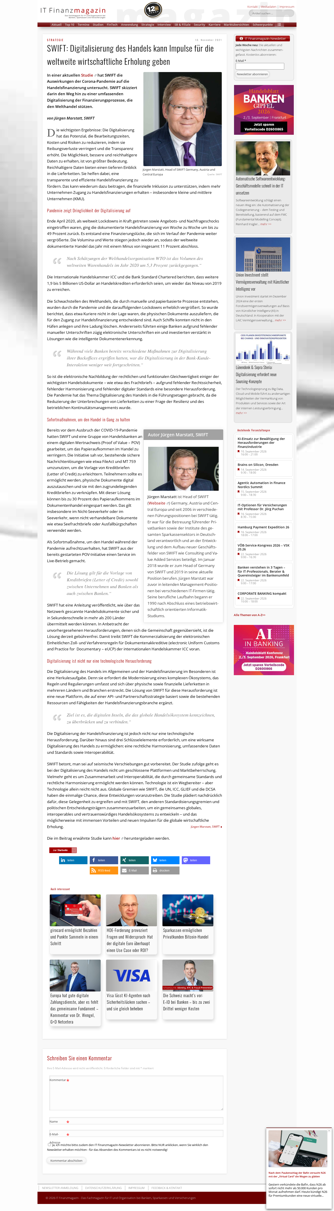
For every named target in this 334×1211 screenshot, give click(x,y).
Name (59, 1122)
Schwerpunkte (263, 24)
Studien (98, 24)
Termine (83, 24)
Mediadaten (269, 7)
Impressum (286, 7)
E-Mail (241, 61)
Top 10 (69, 24)
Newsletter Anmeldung (60, 1188)
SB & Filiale (182, 24)
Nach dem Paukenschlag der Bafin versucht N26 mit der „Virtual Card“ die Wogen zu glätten (297, 1174)
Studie (87, 75)
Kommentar (59, 1080)
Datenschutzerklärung (103, 1188)
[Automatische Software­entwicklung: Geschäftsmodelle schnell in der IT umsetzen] (263, 158)
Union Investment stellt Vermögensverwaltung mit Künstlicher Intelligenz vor (262, 282)
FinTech (112, 24)
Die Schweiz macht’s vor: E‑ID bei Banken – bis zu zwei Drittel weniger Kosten (186, 1001)
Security (199, 24)
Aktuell (57, 24)
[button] (279, 24)
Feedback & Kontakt (167, 1188)
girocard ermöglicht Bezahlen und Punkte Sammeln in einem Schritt (74, 936)
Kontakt (252, 7)
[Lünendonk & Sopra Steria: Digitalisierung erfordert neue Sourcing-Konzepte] (263, 349)
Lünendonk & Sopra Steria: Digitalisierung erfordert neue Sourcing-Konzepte (256, 374)
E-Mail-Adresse (59, 1137)
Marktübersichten (236, 24)
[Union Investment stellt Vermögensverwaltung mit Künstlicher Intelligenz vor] (263, 254)
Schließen (329, 1130)
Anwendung (129, 24)
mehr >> (265, 224)
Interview (164, 24)
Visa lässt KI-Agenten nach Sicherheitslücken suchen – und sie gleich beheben (128, 1001)
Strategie (147, 24)
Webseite (157, 503)
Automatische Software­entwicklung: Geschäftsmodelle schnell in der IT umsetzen (260, 186)
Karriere (214, 24)
